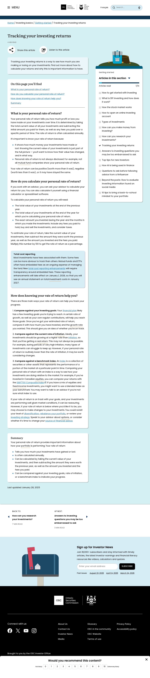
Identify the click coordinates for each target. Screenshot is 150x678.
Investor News (65, 634)
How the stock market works (117, 107)
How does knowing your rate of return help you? (36, 98)
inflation (72, 337)
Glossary (92, 624)
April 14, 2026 (112, 573)
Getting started (43, 23)
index (63, 361)
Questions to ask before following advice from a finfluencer (119, 172)
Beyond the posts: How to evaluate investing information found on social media (120, 183)
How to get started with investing (119, 93)
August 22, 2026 (97, 573)
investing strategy (20, 417)
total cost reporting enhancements (46, 268)
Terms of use (94, 639)
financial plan (70, 310)
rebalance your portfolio (53, 414)
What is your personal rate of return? (30, 89)
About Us (63, 624)
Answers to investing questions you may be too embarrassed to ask (120, 152)
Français (104, 7)
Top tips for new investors (115, 160)
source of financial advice (59, 421)
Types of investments (113, 122)
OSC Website (94, 634)
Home (11, 23)
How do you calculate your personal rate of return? (37, 94)
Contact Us (64, 629)
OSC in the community (99, 629)
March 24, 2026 (127, 573)
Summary (16, 103)
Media (61, 639)
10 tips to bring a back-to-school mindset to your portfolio (119, 194)
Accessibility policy (127, 629)
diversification (31, 414)
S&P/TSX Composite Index (30, 382)
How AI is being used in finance (118, 165)
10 (104, 666)
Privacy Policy (124, 624)
